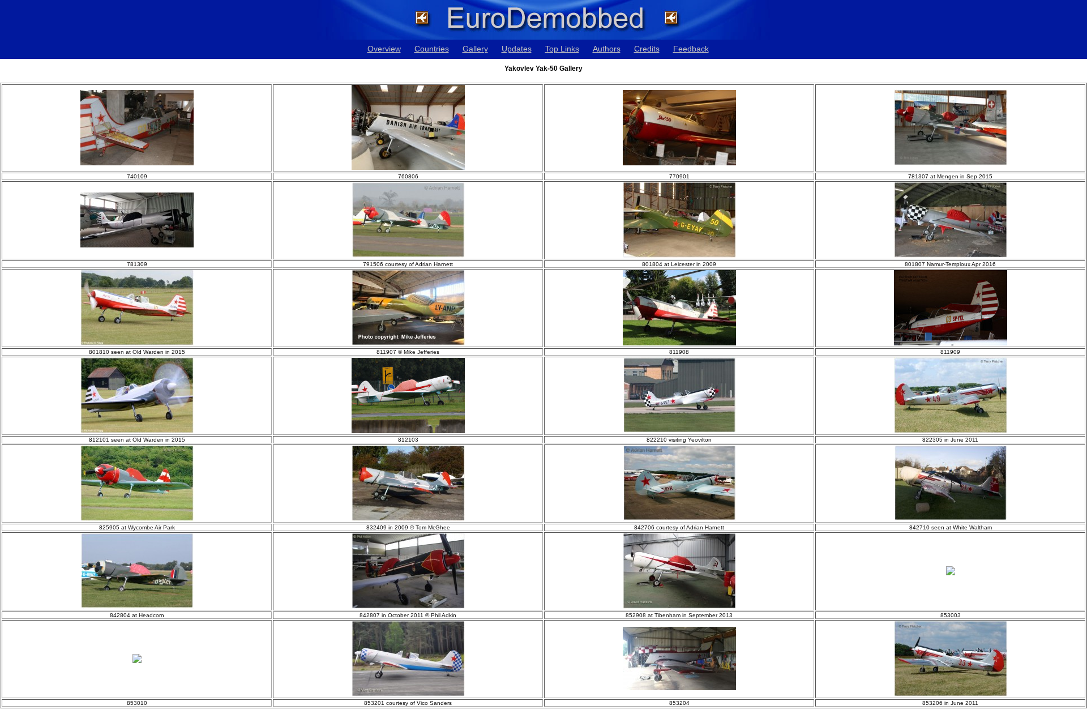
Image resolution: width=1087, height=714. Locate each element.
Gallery (475, 48)
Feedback (691, 48)
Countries (431, 48)
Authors (606, 48)
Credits (647, 48)
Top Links (562, 48)
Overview (384, 48)
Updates (517, 48)
